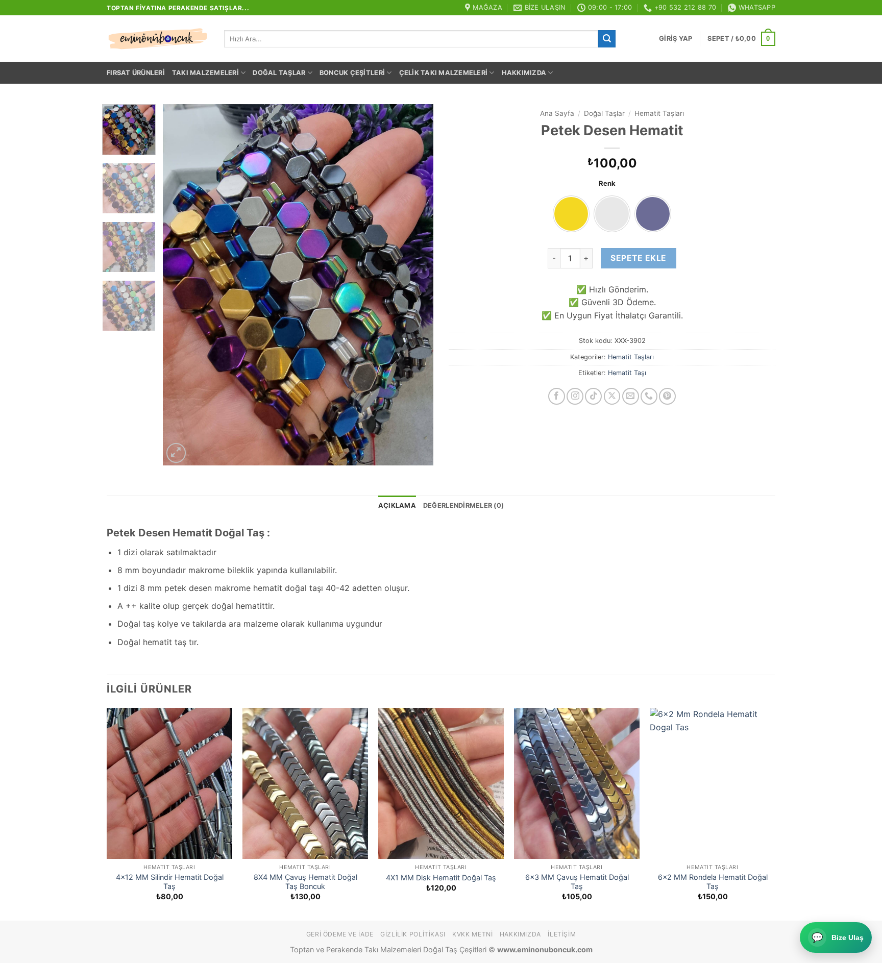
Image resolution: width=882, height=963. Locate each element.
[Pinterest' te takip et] (667, 396)
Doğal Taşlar (279, 73)
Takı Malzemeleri (205, 73)
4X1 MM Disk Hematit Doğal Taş (441, 877)
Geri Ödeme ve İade (340, 934)
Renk (607, 183)
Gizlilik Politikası (413, 934)
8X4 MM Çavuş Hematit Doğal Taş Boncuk (305, 882)
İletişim (562, 934)
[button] (675, 39)
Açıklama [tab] (397, 505)
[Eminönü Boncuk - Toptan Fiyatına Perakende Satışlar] (158, 39)
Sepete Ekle (638, 258)
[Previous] (181, 284)
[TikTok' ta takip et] (593, 396)
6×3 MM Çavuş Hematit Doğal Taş (577, 882)
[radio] (571, 214)
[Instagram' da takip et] (575, 396)
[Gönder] (607, 38)
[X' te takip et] (612, 396)
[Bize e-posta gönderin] (630, 396)
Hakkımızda (524, 73)
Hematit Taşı (627, 373)
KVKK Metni (472, 934)
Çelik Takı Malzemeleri (443, 73)
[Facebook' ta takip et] (556, 396)
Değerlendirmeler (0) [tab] (463, 505)
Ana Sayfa (557, 113)
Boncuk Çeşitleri (352, 73)
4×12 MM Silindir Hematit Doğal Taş (170, 882)
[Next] (415, 284)
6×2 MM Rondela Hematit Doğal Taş (713, 882)
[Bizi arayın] (649, 396)
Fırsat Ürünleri (136, 73)
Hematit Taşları (659, 113)
